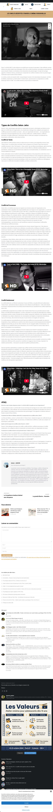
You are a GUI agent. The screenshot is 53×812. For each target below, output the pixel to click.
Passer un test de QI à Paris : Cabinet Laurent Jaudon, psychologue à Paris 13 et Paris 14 (21, 599)
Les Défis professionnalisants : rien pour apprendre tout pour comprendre (20, 635)
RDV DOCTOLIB (6, 575)
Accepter (26, 803)
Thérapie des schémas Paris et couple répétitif (15, 778)
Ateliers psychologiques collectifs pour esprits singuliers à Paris (16, 510)
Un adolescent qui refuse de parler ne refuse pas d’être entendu (18, 771)
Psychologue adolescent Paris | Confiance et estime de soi (15, 580)
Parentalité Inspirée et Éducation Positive (11, 24)
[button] (51, 791)
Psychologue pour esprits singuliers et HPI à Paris (13, 591)
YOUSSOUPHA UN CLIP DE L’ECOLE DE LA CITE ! (16, 654)
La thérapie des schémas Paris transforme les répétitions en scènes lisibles (21, 788)
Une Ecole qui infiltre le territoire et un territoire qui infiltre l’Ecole (19, 664)
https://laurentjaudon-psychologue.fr (18, 465)
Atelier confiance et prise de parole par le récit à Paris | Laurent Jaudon (17, 583)
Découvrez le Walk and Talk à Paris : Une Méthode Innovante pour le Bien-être (18, 597)
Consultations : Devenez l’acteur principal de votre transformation (16, 577)
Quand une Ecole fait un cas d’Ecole (13, 644)
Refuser (26, 806)
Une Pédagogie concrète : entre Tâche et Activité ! (16, 627)
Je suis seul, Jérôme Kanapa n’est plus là (14, 618)
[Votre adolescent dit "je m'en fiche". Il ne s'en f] (26, 726)
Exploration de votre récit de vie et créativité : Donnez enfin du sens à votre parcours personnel (22, 588)
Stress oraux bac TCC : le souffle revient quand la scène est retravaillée (43, 510)
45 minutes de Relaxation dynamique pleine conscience (14, 594)
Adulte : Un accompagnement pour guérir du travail (13, 586)
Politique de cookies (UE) (8, 602)
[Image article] (5, 512)
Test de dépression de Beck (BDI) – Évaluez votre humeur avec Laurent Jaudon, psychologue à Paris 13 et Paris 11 (28, 613)
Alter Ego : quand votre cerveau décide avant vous (16, 782)
